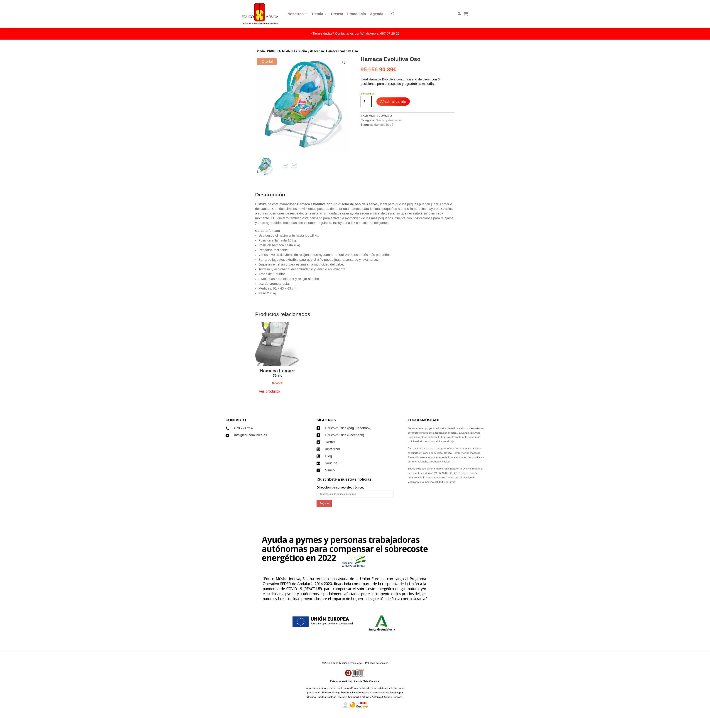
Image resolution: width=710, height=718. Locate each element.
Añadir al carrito (393, 101)
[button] (343, 62)
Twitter (330, 442)
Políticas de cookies (376, 662)
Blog (328, 456)
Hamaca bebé (383, 124)
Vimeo (330, 470)
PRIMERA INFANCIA (281, 51)
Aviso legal (356, 662)
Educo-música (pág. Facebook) (348, 428)
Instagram (332, 449)
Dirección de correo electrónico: (340, 487)
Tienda (260, 51)
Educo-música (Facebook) (344, 435)
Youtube (331, 463)
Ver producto (269, 391)
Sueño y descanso (311, 51)
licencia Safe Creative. (367, 681)
